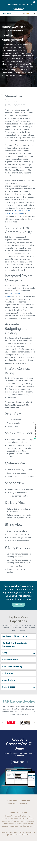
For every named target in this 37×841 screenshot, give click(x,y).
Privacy (21, 832)
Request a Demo (19, 762)
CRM (4, 652)
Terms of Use (31, 832)
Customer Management (13, 27)
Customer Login (24, 13)
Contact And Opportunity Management (14, 644)
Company (23, 804)
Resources (25, 800)
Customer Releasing (12, 666)
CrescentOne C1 (13, 800)
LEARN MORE (18, 8)
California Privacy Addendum (19, 835)
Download (18, 605)
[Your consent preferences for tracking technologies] (35, 431)
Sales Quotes (8, 687)
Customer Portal (10, 659)
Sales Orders (8, 680)
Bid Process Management (14, 636)
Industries (12, 804)
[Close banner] (34, 2)
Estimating (7, 673)
